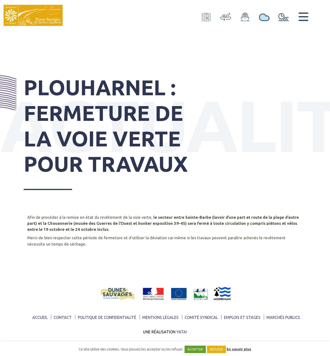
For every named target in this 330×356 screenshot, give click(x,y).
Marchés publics (283, 317)
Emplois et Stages (242, 317)
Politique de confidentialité (107, 317)
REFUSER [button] (216, 349)
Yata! (181, 332)
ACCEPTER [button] (195, 349)
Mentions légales (160, 317)
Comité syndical (201, 317)
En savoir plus (239, 349)
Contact (63, 317)
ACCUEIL (40, 317)
